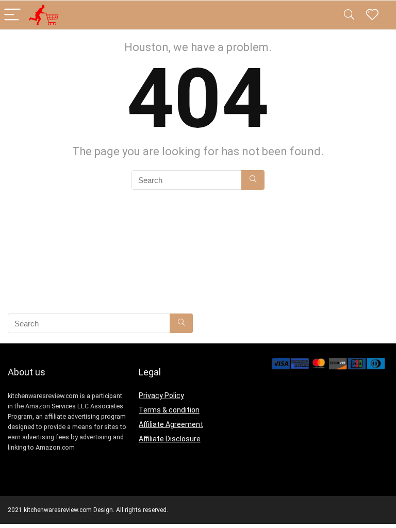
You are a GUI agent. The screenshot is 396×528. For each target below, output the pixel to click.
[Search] (349, 15)
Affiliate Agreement (171, 424)
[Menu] (12, 15)
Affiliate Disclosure (170, 439)
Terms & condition (169, 410)
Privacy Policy (161, 395)
